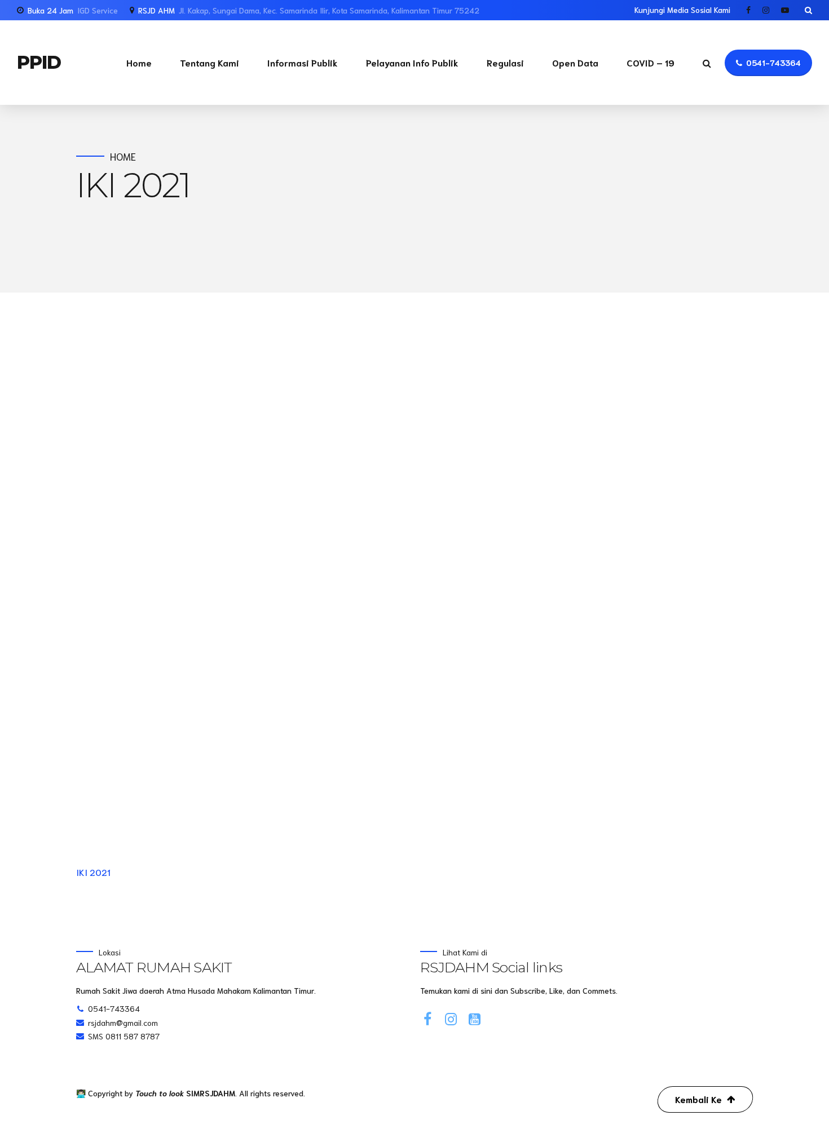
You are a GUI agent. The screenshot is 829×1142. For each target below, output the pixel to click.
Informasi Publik (302, 62)
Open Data (575, 62)
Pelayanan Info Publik (412, 62)
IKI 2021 (93, 872)
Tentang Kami (209, 62)
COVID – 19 (650, 62)
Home (139, 62)
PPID (39, 62)
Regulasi (505, 62)
